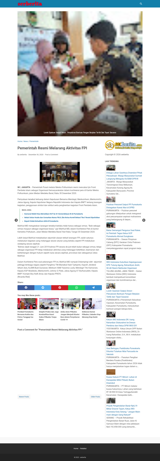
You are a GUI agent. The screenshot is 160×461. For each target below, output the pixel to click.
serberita (83, 457)
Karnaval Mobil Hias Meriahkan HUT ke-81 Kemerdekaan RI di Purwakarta (53, 214)
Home (76, 448)
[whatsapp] (76, 287)
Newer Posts (24, 397)
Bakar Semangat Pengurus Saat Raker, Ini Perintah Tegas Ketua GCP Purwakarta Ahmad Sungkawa (123, 233)
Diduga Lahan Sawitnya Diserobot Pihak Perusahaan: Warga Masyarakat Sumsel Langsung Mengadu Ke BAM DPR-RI (124, 176)
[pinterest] (59, 287)
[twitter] (42, 287)
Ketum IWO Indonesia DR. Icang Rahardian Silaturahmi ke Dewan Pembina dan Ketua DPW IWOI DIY (121, 322)
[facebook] (26, 287)
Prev (16, 220)
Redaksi (83, 448)
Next (143, 220)
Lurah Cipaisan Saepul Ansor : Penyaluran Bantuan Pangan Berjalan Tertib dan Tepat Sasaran (123, 294)
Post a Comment (51, 155)
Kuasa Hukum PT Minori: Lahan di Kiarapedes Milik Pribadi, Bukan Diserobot (121, 380)
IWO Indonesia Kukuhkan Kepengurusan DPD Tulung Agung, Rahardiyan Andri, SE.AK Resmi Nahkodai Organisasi (124, 265)
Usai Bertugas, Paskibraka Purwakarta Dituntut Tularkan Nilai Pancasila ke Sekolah (123, 351)
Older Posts (95, 397)
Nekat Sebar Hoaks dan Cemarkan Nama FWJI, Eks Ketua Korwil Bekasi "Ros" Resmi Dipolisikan (62, 217)
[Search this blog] (141, 3)
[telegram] (93, 287)
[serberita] (30, 4)
